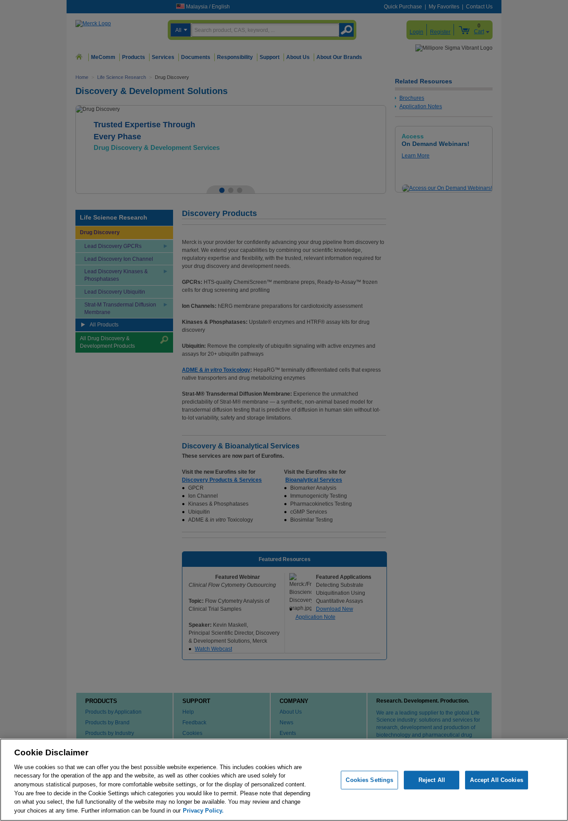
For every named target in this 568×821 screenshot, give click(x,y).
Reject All (431, 780)
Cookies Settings (369, 780)
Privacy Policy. (203, 810)
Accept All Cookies (496, 780)
